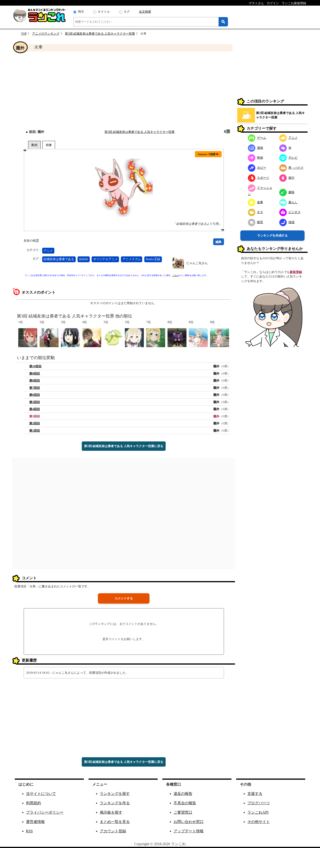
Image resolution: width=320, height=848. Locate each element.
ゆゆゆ (83, 259)
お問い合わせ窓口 (189, 822)
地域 (291, 222)
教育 (260, 222)
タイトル (104, 11)
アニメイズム (132, 259)
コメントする (124, 598)
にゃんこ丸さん (197, 263)
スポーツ (263, 177)
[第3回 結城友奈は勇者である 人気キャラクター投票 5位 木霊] (113, 337)
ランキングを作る (115, 803)
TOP (24, 33)
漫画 (260, 147)
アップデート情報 (189, 831)
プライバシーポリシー (44, 812)
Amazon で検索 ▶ (208, 154)
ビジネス (294, 212)
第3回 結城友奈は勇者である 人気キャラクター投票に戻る (123, 446)
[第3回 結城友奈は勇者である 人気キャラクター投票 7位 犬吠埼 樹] (155, 337)
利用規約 (33, 803)
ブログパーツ (258, 803)
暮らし (293, 202)
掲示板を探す (111, 812)
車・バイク (296, 167)
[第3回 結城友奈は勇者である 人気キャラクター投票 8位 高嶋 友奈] (219, 337)
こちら (175, 275)
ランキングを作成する (272, 235)
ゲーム (261, 137)
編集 (219, 242)
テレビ (293, 157)
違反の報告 (183, 794)
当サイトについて (41, 794)
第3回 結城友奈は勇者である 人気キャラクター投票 (100, 33)
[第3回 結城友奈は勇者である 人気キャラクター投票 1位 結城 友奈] (27, 337)
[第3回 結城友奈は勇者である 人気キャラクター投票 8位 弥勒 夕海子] (198, 337)
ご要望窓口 (183, 812)
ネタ (260, 212)
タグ (127, 11)
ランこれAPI (257, 812)
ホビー (261, 167)
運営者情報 (35, 822)
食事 (260, 202)
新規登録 (296, 272)
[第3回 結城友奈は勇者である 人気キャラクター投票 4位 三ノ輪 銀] (91, 337)
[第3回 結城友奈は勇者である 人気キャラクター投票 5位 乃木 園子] (134, 337)
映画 (260, 157)
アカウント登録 (113, 831)
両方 (81, 11)
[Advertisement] (124, 90)
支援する (254, 794)
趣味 (291, 192)
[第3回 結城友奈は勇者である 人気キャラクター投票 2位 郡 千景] (49, 337)
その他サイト (258, 822)
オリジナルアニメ (105, 259)
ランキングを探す (115, 794)
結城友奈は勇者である (59, 259)
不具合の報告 (185, 803)
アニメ (48, 250)
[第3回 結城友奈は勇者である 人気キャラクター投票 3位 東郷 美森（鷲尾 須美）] (70, 337)
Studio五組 (153, 259)
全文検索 (145, 11)
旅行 (291, 177)
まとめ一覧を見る (115, 822)
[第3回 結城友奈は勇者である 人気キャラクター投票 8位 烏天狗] (176, 337)
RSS (29, 831)
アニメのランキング (46, 33)
